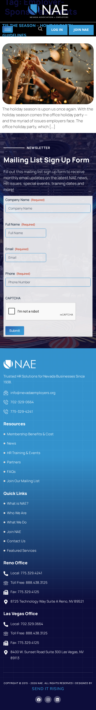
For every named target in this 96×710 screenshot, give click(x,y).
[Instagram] (48, 699)
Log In (57, 29)
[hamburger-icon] (7, 29)
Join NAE (81, 29)
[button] (40, 29)
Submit (14, 330)
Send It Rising (48, 688)
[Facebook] (38, 699)
